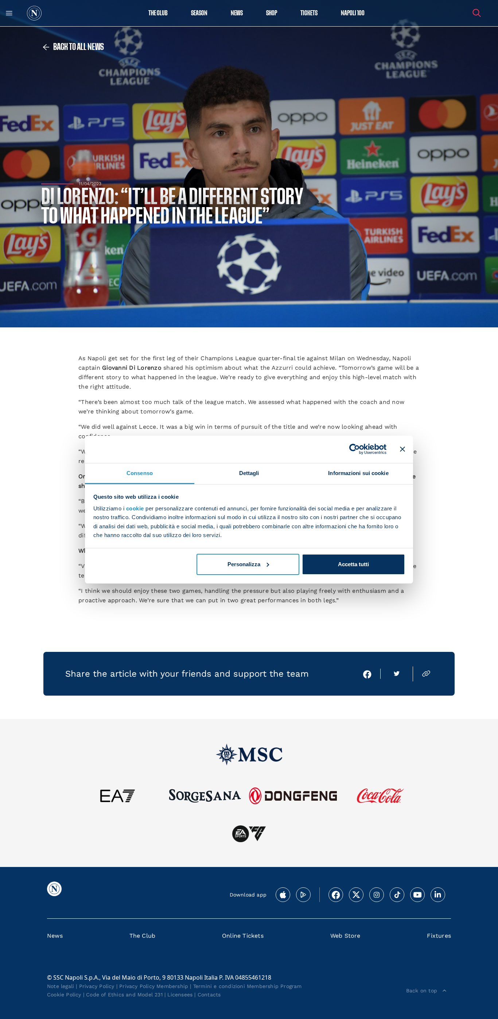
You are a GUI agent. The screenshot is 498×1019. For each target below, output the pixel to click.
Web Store (345, 935)
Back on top (421, 990)
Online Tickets (243, 935)
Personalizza (243, 564)
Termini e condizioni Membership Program (247, 986)
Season (199, 13)
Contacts (209, 994)
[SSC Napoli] (34, 13)
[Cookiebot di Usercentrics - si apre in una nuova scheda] (354, 449)
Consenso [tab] (140, 473)
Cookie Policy (64, 994)
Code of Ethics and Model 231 (124, 994)
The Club (142, 935)
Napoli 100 (353, 13)
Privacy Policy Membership (153, 986)
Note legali (60, 986)
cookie (135, 508)
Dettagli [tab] (249, 473)
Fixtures (439, 935)
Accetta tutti (353, 564)
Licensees (179, 994)
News (55, 935)
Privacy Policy (96, 986)
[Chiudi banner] (402, 449)
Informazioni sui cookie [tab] (358, 473)
